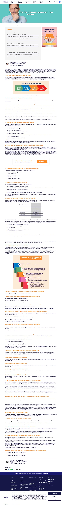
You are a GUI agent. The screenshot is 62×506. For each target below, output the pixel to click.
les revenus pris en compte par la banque (38, 71)
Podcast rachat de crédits (14, 489)
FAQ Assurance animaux (41, 489)
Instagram (52, 483)
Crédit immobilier (20, 2)
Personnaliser (54, 496)
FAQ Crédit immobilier (43, 482)
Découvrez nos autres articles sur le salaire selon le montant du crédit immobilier (21, 56)
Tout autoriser (54, 493)
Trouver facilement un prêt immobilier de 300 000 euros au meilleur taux (19, 54)
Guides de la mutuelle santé (24, 488)
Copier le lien (17, 469)
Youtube (51, 485)
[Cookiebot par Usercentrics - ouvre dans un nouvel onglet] (6, 504)
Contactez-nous (13, 484)
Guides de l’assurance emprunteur (24, 485)
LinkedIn (24, 463)
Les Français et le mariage (32, 488)
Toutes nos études (32, 479)
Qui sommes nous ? (14, 479)
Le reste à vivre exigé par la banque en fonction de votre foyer (17, 38)
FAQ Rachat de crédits (43, 480)
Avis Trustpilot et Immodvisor (14, 486)
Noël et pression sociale (32, 484)
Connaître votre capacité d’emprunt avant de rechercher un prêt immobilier (20, 36)
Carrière (12, 480)
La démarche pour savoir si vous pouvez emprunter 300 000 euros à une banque (20, 45)
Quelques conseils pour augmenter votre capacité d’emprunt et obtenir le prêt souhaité (22, 52)
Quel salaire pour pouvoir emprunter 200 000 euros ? (16, 455)
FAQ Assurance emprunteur (41, 485)
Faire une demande (48, 43)
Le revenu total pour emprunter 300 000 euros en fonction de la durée (19, 47)
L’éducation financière (33, 486)
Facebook (52, 479)
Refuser (54, 499)
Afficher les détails (15, 504)
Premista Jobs (13, 482)
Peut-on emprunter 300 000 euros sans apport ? (15, 43)
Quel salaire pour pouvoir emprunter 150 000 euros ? (16, 453)
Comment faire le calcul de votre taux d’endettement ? (16, 41)
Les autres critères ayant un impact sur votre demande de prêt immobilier (19, 50)
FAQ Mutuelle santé (42, 486)
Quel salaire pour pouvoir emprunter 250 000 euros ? (16, 457)
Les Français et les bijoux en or (32, 481)
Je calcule (41, 161)
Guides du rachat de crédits (23, 480)
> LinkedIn (11, 462)
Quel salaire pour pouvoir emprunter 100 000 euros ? (16, 452)
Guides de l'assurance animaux (24, 490)
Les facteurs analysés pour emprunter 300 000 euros (16, 32)
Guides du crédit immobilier (23, 482)
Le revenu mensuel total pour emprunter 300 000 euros (16, 34)
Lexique (40, 479)
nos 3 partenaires (17, 494)
